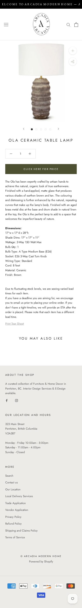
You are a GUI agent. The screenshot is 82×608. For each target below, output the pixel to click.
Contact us (11, 482)
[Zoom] (73, 50)
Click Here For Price (41, 169)
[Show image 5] (50, 129)
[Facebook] (6, 400)
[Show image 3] (41, 129)
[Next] (58, 129)
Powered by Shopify (41, 561)
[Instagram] (16, 400)
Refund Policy (13, 524)
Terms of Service (15, 537)
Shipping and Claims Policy (21, 530)
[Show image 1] (32, 129)
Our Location (13, 489)
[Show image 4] (46, 129)
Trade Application (15, 503)
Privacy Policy (13, 517)
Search (9, 476)
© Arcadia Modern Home (41, 556)
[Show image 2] (36, 129)
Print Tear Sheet (14, 324)
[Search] (68, 24)
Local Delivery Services (19, 496)
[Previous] (23, 129)
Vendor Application (16, 510)
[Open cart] (76, 24)
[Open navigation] (6, 24)
